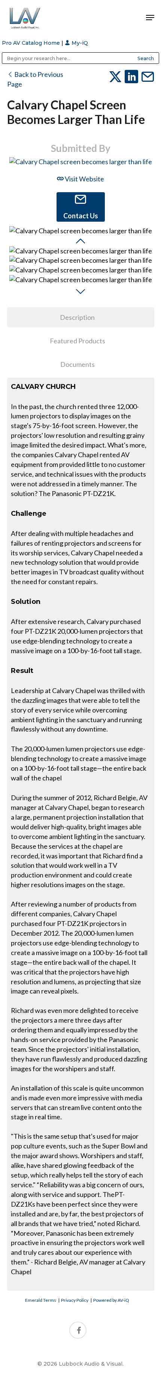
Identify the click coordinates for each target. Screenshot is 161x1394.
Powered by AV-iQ (111, 1300)
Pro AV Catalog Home (31, 43)
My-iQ (79, 43)
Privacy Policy (74, 1300)
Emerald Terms (40, 1300)
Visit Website (84, 179)
